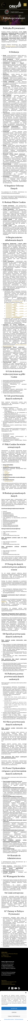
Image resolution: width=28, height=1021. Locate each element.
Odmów (14, 1012)
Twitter (6, 471)
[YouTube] (15, 988)
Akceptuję (14, 1008)
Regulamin (4, 980)
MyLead (6, 478)
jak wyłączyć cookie (17, 301)
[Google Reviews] (19, 988)
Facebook (6, 472)
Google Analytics (8, 481)
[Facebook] (9, 988)
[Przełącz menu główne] (25, 4)
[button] (26, 992)
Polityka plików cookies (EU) (8, 984)
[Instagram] (12, 988)
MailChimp (6, 476)
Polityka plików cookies (9, 1019)
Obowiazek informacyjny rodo (8, 981)
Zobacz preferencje (14, 1016)
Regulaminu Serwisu (10, 46)
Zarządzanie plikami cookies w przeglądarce (16, 304)
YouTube (6, 466)
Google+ (6, 473)
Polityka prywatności (19, 1019)
